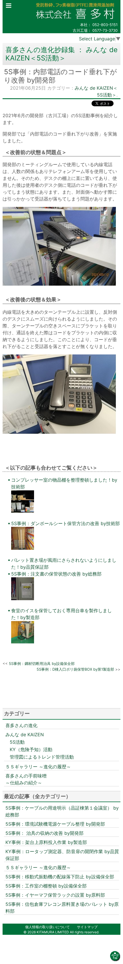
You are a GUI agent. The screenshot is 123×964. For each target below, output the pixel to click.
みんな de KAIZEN (24, 734)
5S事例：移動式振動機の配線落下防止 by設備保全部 (59, 876)
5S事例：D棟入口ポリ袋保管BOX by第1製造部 (75, 669)
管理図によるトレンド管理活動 (42, 757)
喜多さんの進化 (21, 725)
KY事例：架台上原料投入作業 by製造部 (46, 842)
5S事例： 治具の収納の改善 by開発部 (44, 833)
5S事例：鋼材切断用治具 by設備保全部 (42, 663)
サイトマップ (87, 927)
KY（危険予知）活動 (31, 749)
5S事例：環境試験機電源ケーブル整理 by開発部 (55, 824)
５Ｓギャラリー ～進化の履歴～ (38, 766)
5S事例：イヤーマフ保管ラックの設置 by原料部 (55, 895)
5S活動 (17, 742)
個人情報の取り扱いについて (47, 927)
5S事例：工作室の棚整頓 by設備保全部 (46, 886)
